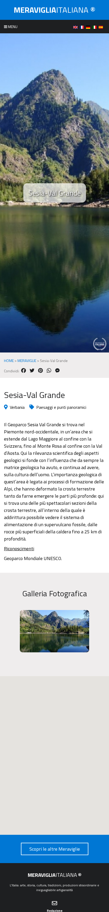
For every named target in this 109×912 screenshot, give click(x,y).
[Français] (83, 26)
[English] (76, 26)
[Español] (102, 26)
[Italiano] (95, 26)
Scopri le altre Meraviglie (54, 849)
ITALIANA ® (55, 10)
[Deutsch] (89, 26)
